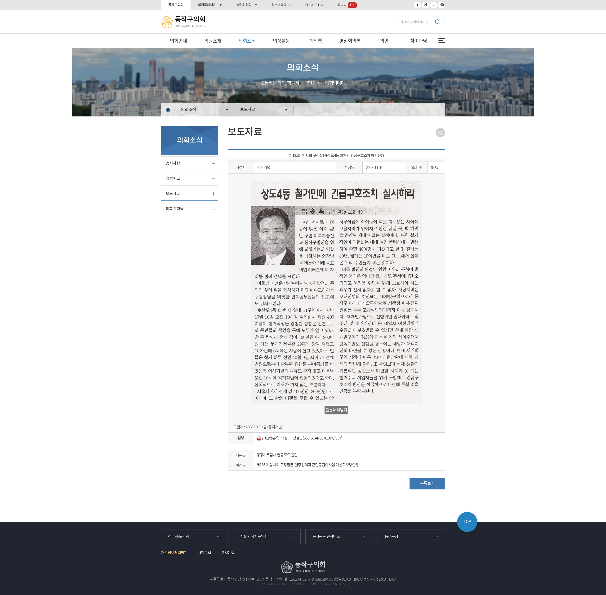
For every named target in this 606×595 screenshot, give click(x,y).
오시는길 (227, 553)
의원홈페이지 (207, 5)
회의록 (315, 40)
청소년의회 (279, 5)
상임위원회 (243, 5)
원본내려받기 (336, 410)
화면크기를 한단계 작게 (433, 5)
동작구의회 (175, 5)
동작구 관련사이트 (326, 536)
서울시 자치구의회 (253, 536)
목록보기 (427, 483)
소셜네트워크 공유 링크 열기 (440, 132)
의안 (384, 40)
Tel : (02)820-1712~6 (296, 579)
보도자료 (247, 109)
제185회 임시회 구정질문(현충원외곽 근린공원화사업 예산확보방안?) (307, 465)
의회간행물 (174, 209)
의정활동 (281, 40)
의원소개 (212, 40)
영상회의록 (350, 40)
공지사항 (173, 163)
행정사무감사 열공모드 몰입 (277, 455)
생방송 (345, 5)
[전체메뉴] (441, 40)
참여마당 (418, 40)
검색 (437, 22)
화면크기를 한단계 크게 (417, 5)
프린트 (441, 5)
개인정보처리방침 (174, 553)
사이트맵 (204, 553)
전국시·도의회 (178, 536)
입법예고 (173, 178)
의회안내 (178, 40)
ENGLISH (312, 5)
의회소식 (246, 40)
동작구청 (391, 536)
